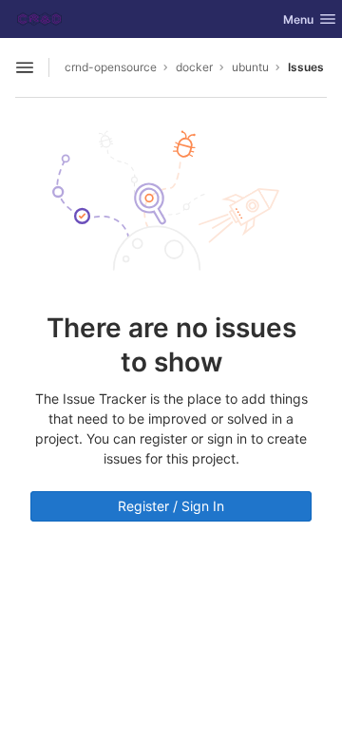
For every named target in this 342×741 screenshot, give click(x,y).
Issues (306, 67)
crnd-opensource (111, 67)
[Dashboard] (39, 19)
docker (194, 67)
